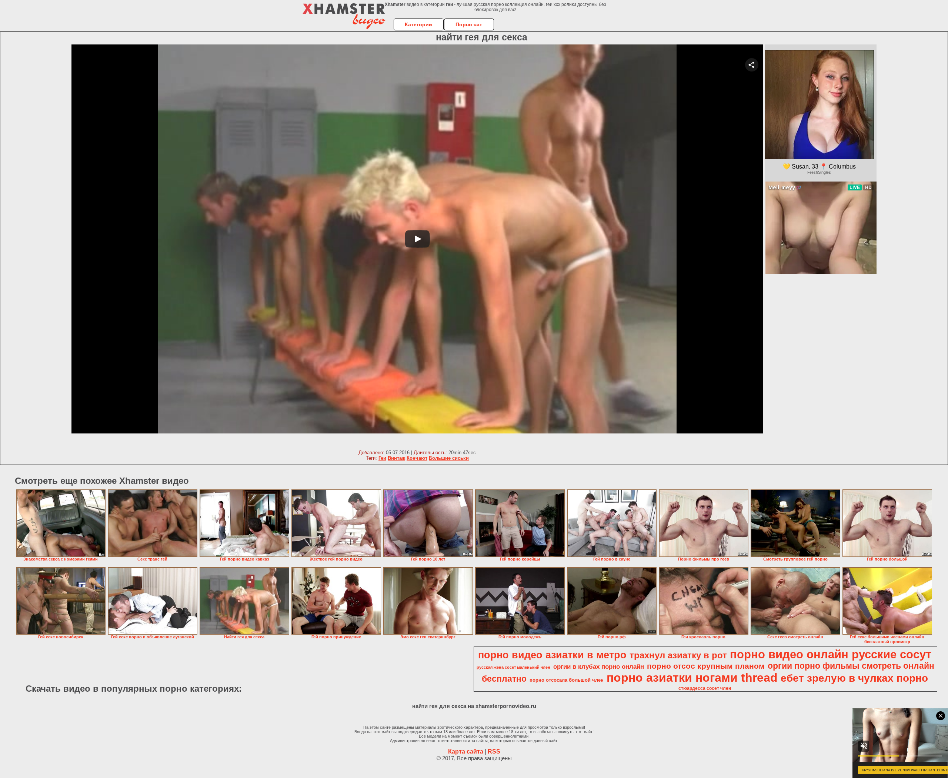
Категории (418, 24)
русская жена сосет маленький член (513, 667)
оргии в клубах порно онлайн (598, 666)
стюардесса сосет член (704, 688)
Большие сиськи (449, 458)
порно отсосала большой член (567, 680)
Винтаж (396, 458)
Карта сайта (465, 751)
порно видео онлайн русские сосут (830, 654)
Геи (382, 458)
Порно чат (468, 24)
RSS (494, 751)
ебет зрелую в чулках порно (854, 678)
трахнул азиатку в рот (678, 655)
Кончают (417, 458)
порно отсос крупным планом (706, 666)
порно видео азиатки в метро (552, 655)
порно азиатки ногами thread (692, 677)
